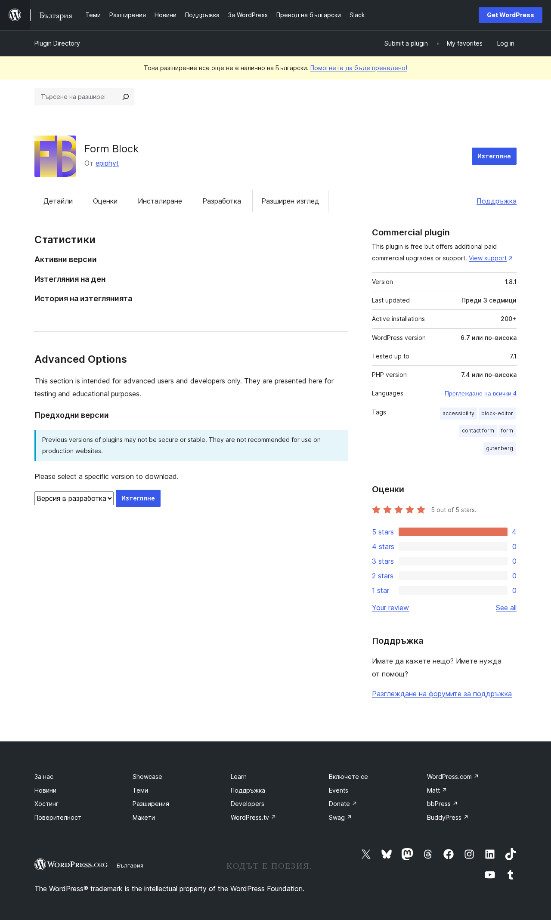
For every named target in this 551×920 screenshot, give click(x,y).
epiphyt (107, 163)
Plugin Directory (57, 43)
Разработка (221, 201)
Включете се (348, 776)
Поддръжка (497, 201)
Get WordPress (510, 15)
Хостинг (46, 803)
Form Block (111, 148)
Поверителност (57, 817)
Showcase (147, 776)
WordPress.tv (253, 817)
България (130, 865)
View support (488, 258)
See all (506, 607)
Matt (437, 790)
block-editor (497, 413)
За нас (43, 776)
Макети (144, 817)
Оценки (105, 201)
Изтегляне (494, 156)
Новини (45, 790)
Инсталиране (160, 201)
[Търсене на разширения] (125, 96)
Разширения (151, 803)
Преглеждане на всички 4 (481, 393)
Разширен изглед (290, 201)
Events (338, 790)
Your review (390, 607)
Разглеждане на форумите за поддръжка (442, 693)
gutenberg (499, 448)
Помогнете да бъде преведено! (358, 67)
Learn (239, 776)
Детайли (58, 201)
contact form (478, 430)
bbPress (442, 803)
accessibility (458, 413)
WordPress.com (453, 776)
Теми (140, 790)
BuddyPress (448, 817)
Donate (343, 803)
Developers (247, 803)
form (507, 430)
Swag (340, 817)
